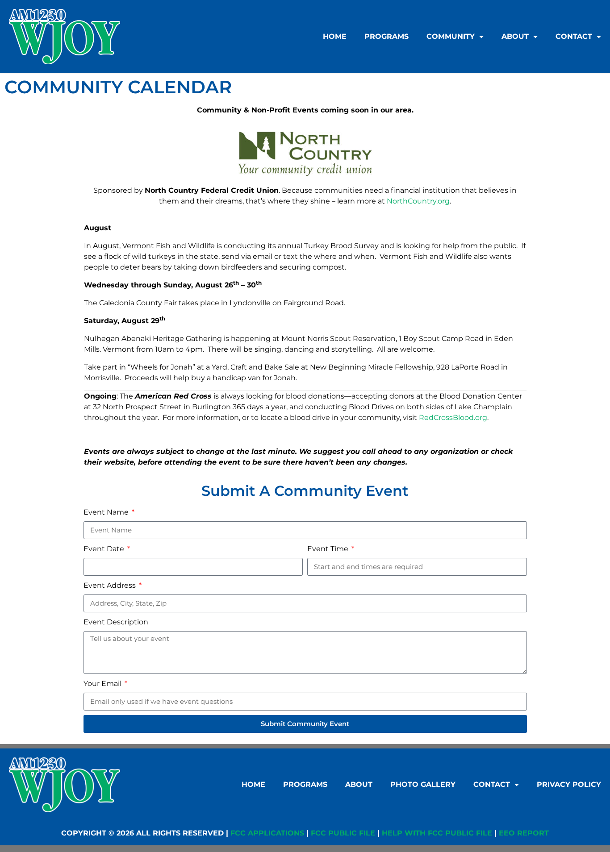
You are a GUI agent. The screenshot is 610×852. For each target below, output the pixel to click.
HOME (335, 36)
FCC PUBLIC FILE (343, 833)
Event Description (116, 622)
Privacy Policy (569, 784)
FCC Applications (267, 833)
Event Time (328, 548)
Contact (574, 36)
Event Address (111, 585)
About (515, 36)
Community (450, 36)
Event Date (105, 548)
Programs (386, 36)
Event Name (107, 512)
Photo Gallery (422, 784)
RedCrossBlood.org (453, 417)
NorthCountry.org (418, 201)
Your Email (103, 683)
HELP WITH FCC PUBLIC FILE (437, 833)
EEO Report (524, 833)
